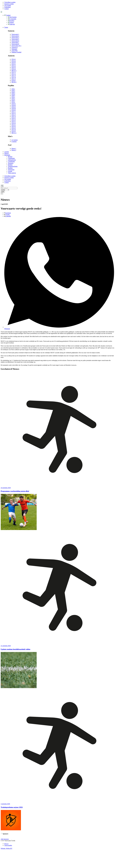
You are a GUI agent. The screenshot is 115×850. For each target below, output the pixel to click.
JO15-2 (14, 65)
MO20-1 (14, 82)
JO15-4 (14, 69)
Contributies (11, 161)
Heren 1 (14, 148)
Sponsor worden (9, 4)
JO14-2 (14, 61)
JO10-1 (14, 103)
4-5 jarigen (15, 140)
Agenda (6, 151)
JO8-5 (13, 95)
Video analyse (12, 173)
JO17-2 (14, 74)
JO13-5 (14, 131)
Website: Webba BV (6, 848)
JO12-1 (14, 121)
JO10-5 (14, 110)
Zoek (2, 191)
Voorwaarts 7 (15, 42)
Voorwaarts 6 (15, 41)
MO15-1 (14, 70)
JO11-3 (14, 115)
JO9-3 (13, 100)
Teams (6, 27)
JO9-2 (13, 98)
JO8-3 (13, 92)
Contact (6, 8)
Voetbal (8, 15)
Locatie (10, 171)
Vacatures (10, 163)
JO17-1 (14, 72)
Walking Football (16, 52)
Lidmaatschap (12, 160)
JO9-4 (13, 102)
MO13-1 (14, 133)
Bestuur (10, 156)
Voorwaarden (8, 845)
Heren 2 (14, 150)
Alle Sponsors (5, 839)
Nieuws (6, 153)
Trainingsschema (12, 166)
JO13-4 (14, 129)
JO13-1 (14, 124)
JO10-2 (14, 105)
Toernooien (11, 169)
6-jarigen (14, 141)
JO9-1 (13, 97)
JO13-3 (14, 128)
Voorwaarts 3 (15, 37)
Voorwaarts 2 (15, 36)
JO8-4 (13, 94)
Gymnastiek (12, 19)
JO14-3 (14, 62)
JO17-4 (14, 77)
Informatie (7, 155)
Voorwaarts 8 (15, 44)
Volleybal (12, 24)
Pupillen (10, 168)
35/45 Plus (15, 50)
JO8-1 (13, 89)
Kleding (10, 165)
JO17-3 (14, 75)
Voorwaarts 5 (15, 39)
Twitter (7, 214)
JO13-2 (14, 126)
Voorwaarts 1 (15, 34)
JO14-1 (14, 59)
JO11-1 (14, 111)
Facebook (8, 213)
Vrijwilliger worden (9, 2)
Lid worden (7, 5)
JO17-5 (14, 78)
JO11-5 (14, 118)
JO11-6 (14, 120)
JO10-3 (14, 107)
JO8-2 (13, 90)
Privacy (6, 843)
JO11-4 (14, 116)
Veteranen (14, 49)
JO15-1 (14, 64)
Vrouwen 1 (15, 47)
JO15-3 (14, 67)
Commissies (11, 158)
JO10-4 (14, 108)
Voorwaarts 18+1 (16, 45)
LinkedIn (8, 216)
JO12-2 (14, 123)
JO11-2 (14, 113)
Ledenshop (7, 7)
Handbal (11, 20)
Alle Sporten (13, 17)
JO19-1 (14, 80)
